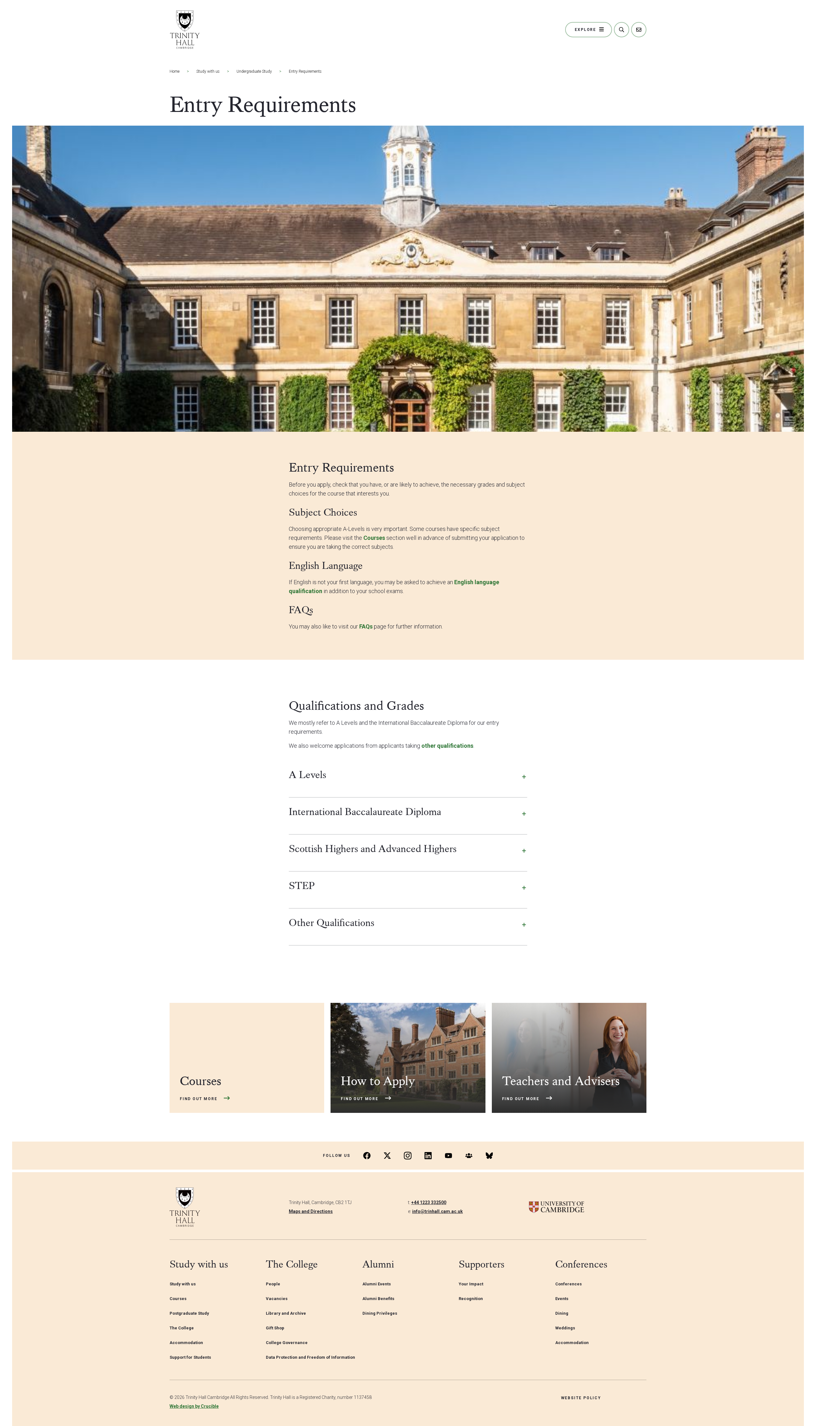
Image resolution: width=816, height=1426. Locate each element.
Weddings (565, 1328)
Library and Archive (286, 1313)
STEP (302, 885)
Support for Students (190, 1357)
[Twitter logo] (387, 1155)
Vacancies (277, 1298)
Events (561, 1298)
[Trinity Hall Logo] (185, 29)
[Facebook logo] (367, 1155)
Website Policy (581, 1398)
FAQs (366, 626)
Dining (561, 1313)
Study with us (208, 71)
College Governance (287, 1342)
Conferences (568, 1284)
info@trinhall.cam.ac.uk (437, 1211)
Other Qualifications (331, 922)
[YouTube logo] (448, 1155)
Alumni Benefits (378, 1298)
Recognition (471, 1298)
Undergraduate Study (254, 71)
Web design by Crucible (194, 1406)
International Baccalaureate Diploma (365, 811)
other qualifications (447, 745)
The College (182, 1328)
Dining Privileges (379, 1313)
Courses (374, 537)
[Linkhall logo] (469, 1155)
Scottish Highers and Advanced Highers (372, 848)
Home (174, 71)
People (273, 1284)
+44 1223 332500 (428, 1202)
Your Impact (471, 1284)
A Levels (307, 774)
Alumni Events (376, 1284)
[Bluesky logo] (489, 1155)
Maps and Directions (311, 1211)
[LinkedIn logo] (428, 1155)
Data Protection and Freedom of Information (310, 1357)
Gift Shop (275, 1328)
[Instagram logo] (408, 1155)
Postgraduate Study (189, 1313)
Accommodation (186, 1342)
